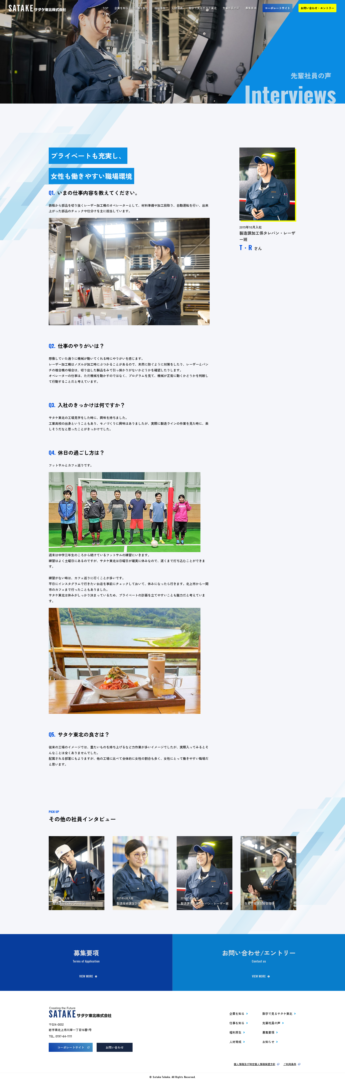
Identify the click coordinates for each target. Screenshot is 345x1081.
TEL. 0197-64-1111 (60, 1036)
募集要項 (251, 8)
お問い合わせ (115, 1047)
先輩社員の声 (231, 8)
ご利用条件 (289, 1064)
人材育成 (177, 8)
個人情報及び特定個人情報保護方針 (254, 1064)
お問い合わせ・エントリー (317, 8)
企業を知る (121, 8)
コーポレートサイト (277, 8)
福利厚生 (160, 8)
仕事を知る (141, 8)
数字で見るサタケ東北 (203, 8)
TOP (105, 8)
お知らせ (268, 1042)
